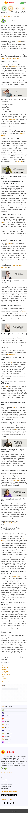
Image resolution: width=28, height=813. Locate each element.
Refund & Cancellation (6, 784)
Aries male (6, 197)
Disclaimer (3, 782)
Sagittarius (14, 66)
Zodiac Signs (7, 16)
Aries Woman (5, 671)
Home (2, 16)
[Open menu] (2, 2)
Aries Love (4, 676)
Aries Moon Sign (6, 681)
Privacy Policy (4, 780)
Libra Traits (7, 727)
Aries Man (4, 669)
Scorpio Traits (7, 730)
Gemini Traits (7, 715)
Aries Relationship (6, 674)
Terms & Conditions (6, 786)
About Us (3, 776)
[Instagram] (2, 803)
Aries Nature (5, 666)
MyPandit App (11, 354)
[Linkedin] (7, 803)
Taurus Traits (7, 712)
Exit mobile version (14, 811)
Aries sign (18, 41)
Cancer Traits (7, 718)
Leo (7, 66)
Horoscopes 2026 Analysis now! (10, 58)
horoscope (12, 119)
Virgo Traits (7, 724)
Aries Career (5, 678)
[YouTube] (13, 803)
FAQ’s (2, 778)
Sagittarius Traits (8, 733)
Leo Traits (7, 721)
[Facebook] (4, 803)
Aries (12, 16)
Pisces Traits (7, 742)
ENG (25, 2)
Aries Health (5, 667)
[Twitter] (10, 803)
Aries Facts (5, 673)
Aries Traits (7, 709)
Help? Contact (4, 788)
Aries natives (17, 480)
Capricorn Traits (8, 736)
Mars (3, 222)
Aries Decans (5, 680)
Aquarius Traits (8, 739)
